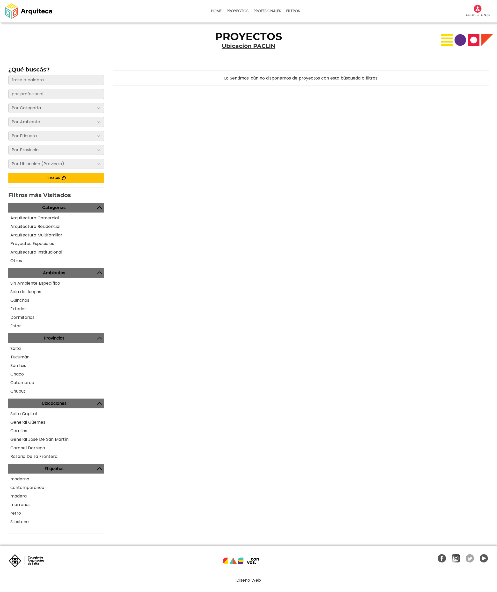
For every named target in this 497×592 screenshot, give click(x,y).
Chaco (17, 374)
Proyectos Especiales (32, 244)
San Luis (18, 366)
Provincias (54, 338)
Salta (15, 348)
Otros (16, 261)
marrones (20, 505)
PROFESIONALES (267, 10)
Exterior (18, 309)
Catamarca (22, 383)
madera (18, 496)
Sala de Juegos (25, 292)
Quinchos (19, 300)
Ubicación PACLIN (248, 46)
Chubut (17, 391)
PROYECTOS (237, 10)
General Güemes (27, 422)
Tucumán (20, 357)
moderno (19, 479)
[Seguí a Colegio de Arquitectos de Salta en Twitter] (470, 558)
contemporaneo (27, 487)
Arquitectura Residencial (35, 226)
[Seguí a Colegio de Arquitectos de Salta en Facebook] (442, 558)
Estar (15, 326)
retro (15, 513)
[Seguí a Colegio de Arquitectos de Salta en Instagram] (456, 558)
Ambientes (54, 273)
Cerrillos (18, 431)
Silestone (19, 522)
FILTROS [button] (293, 10)
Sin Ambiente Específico (35, 283)
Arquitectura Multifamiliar (36, 235)
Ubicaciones (54, 403)
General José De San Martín (39, 439)
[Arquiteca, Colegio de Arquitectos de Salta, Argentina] (28, 11)
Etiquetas (54, 469)
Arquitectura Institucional (36, 252)
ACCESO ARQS (477, 15)
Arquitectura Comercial (34, 218)
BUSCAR (54, 178)
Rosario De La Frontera (33, 456)
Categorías (54, 207)
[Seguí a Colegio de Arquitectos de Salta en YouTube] (484, 558)
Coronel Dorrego (27, 448)
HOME (216, 10)
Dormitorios (22, 317)
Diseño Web (248, 580)
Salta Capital (23, 414)
